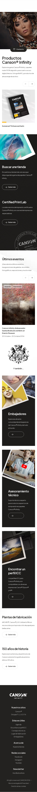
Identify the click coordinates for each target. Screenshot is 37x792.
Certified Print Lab (14, 202)
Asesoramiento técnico (18, 493)
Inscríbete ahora (18, 773)
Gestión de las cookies (18, 786)
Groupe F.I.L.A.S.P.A (18, 714)
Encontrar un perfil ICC (16, 571)
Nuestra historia (18, 747)
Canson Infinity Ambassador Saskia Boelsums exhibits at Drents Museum (13, 330)
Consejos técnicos (18, 731)
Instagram (18, 760)
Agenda (18, 724)
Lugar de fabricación (18, 734)
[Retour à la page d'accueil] (19, 695)
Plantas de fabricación (17, 617)
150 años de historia (15, 649)
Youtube (18, 763)
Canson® (18, 711)
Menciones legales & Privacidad (18, 783)
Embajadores (17, 414)
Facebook (18, 757)
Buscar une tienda (14, 167)
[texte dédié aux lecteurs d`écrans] (32, 84)
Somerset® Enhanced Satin (13, 126)
